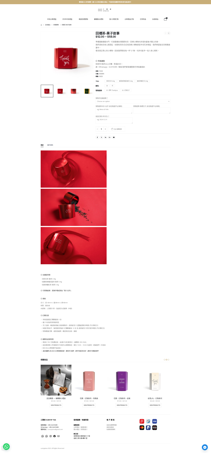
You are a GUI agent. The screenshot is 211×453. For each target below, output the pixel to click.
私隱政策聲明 (111, 429)
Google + (109, 137)
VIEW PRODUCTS (56, 405)
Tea (97, 81)
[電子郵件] (58, 436)
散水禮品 (76, 429)
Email (114, 137)
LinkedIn (105, 137)
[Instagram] (51, 436)
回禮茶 (101, 76)
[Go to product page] (56, 380)
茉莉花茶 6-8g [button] (110, 81)
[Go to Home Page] (41, 25)
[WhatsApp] (43, 436)
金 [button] (107, 86)
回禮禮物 (101, 74)
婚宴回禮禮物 (83, 19)
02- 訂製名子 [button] (126, 90)
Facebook (97, 137)
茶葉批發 (83, 429)
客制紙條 (99, 90)
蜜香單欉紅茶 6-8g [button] (142, 81)
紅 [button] (112, 86)
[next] (168, 33)
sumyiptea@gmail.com (55, 429)
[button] (41, 57)
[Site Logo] (104, 10)
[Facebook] (54, 436)
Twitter (101, 137)
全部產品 (155, 19)
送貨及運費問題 (112, 425)
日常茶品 (143, 19)
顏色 (97, 86)
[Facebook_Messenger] (205, 447)
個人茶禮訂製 (114, 19)
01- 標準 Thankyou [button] (112, 90)
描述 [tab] (42, 145)
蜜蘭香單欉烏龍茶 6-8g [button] (126, 81)
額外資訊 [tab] (50, 145)
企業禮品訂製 (129, 19)
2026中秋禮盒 (67, 19)
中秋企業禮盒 (51, 19)
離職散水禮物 (98, 19)
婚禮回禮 (83, 427)
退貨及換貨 (110, 427)
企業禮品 (76, 427)
